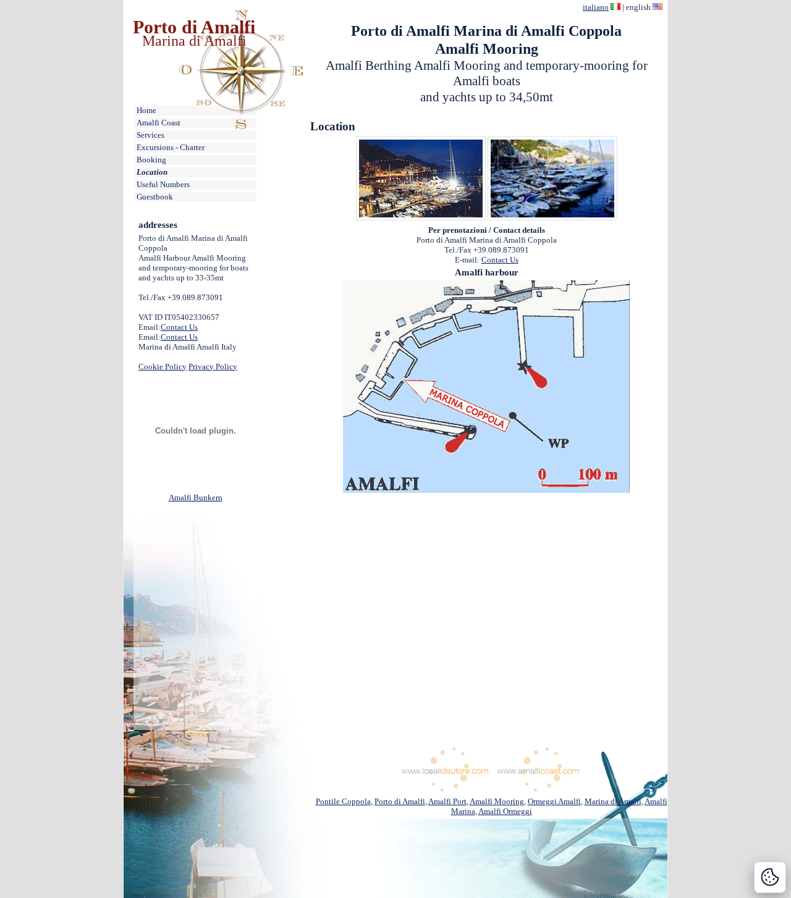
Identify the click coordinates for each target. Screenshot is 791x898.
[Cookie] (770, 877)
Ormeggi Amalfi (554, 801)
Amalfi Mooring (497, 801)
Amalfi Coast (158, 122)
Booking (151, 159)
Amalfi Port (447, 801)
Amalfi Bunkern (195, 497)
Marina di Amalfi (194, 41)
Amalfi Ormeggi (505, 811)
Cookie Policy (162, 366)
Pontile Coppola (343, 801)
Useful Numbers (163, 184)
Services (150, 135)
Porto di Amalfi (194, 27)
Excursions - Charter (171, 147)
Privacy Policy (212, 366)
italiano (596, 7)
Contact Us (179, 327)
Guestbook (155, 196)
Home (146, 110)
